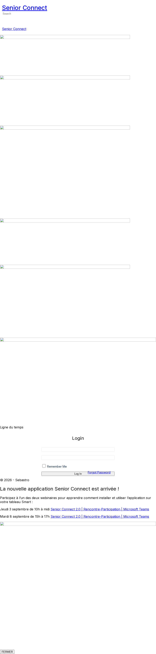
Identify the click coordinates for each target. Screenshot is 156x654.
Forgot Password (99, 472)
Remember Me (56, 466)
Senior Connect (24, 7)
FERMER (7, 651)
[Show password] (111, 459)
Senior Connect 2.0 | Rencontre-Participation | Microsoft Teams (100, 509)
